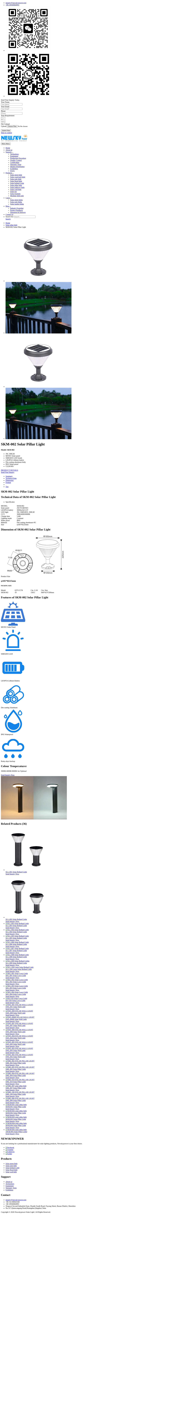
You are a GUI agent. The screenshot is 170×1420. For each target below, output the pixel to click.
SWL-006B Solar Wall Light (16, 1019)
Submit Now (6, 130)
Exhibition (9, 1190)
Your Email (5, 107)
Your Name (5, 102)
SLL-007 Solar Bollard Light (16, 951)
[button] (8, 219)
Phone (3, 111)
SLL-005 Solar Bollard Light (16, 938)
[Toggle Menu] (12, 152)
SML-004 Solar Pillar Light (16, 1075)
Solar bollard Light (12, 1168)
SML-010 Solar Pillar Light (16, 1082)
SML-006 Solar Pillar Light (16, 1100)
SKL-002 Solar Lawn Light (16, 982)
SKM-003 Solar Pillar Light (16, 1119)
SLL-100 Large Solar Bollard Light (19, 969)
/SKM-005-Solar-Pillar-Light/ (16, 1132)
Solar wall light (11, 1172)
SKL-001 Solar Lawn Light (16, 976)
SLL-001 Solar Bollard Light (16, 872)
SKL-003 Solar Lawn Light (16, 988)
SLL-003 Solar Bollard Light (16, 926)
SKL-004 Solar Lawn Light (16, 994)
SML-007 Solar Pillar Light (16, 1088)
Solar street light (11, 1164)
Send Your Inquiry (7, 472)
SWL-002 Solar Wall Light (15, 1057)
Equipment (10, 1186)
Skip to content (6, 133)
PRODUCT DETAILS (9, 470)
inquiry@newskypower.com (16, 1200)
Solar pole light (11, 1166)
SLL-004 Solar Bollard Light (16, 932)
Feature (8, 482)
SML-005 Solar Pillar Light (16, 1069)
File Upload (5, 124)
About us (9, 1182)
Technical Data (11, 478)
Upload (3, 126)
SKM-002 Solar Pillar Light (16, 1113)
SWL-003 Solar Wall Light (15, 1050)
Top (7, 487)
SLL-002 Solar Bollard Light (16, 919)
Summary (9, 476)
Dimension (10, 480)
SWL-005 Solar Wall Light (15, 1044)
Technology (10, 1184)
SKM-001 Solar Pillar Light (16, 1107)
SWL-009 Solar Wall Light (15, 1013)
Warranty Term (11, 1188)
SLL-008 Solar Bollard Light (16, 957)
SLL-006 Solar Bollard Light (16, 944)
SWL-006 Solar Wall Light (15, 1032)
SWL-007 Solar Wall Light (15, 1026)
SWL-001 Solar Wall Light (15, 1007)
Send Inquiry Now (8, 775)
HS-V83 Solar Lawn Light (15, 1001)
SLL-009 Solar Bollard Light (16, 963)
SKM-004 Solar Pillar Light (16, 1125)
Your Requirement (7, 116)
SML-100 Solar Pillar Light (16, 1094)
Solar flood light (11, 1170)
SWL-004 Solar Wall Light (15, 1038)
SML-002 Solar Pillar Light (16, 1063)
